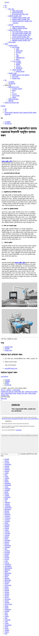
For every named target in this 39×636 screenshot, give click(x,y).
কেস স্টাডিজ (11, 82)
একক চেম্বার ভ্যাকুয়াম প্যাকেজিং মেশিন (21, 33)
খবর (5, 80)
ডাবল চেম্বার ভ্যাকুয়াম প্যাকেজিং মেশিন (21, 32)
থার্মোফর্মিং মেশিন (9, 347)
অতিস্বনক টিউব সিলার (17, 12)
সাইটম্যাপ (8, 390)
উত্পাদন (17, 59)
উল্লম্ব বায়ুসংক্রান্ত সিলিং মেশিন (20, 14)
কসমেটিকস (18, 63)
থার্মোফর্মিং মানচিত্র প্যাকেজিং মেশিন (21, 19)
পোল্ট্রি (17, 56)
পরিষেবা (14, 97)
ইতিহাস (14, 90)
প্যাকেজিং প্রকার (12, 73)
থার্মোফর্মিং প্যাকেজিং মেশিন (14, 16)
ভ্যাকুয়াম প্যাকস (16, 78)
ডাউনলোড (10, 101)
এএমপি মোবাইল (16, 390)
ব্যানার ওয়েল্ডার (11, 42)
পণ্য (6, 7)
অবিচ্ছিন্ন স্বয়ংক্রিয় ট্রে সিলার (19, 28)
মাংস (17, 54)
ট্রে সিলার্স (10, 25)
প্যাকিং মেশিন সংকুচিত (17, 11)
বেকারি (17, 49)
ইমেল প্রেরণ (4, 398)
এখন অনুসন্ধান (4, 376)
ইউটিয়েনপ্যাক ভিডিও (13, 99)
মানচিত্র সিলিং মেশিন (19, 391)
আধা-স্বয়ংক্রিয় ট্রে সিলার (18, 26)
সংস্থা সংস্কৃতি (16, 96)
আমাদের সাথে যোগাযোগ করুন (12, 102)
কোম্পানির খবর (11, 83)
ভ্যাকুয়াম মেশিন (8, 350)
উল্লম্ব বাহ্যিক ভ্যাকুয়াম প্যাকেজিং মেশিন (22, 39)
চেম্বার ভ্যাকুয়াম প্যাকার (10, 393)
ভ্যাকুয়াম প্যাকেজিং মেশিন (14, 30)
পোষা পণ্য (18, 66)
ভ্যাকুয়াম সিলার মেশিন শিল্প (7, 391)
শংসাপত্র (14, 94)
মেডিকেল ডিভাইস (20, 71)
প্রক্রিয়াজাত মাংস (20, 58)
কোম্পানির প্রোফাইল (17, 89)
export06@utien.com (11, 368)
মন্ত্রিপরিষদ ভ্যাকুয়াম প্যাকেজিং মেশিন (21, 40)
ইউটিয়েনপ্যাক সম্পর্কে (13, 87)
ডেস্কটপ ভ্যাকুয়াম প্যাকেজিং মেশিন (20, 37)
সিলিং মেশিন (11, 9)
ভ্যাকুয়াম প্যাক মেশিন (22, 393)
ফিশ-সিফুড (18, 52)
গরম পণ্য (3, 390)
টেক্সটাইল (18, 64)
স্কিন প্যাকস (15, 77)
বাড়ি (6, 5)
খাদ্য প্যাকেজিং (16, 47)
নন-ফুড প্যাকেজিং (16, 61)
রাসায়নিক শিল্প (19, 68)
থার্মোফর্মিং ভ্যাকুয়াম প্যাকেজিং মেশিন (21, 18)
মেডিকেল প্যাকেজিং (17, 70)
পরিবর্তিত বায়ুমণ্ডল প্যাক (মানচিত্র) (20, 75)
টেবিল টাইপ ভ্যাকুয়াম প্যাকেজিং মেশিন (21, 35)
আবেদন (6, 44)
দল (13, 92)
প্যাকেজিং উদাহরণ (12, 45)
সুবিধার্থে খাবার (19, 51)
